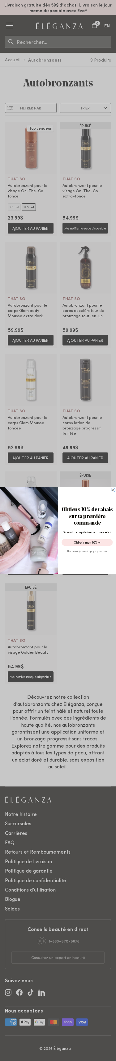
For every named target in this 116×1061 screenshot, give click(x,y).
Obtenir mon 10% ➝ (87, 542)
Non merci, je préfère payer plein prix (87, 551)
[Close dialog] (113, 490)
